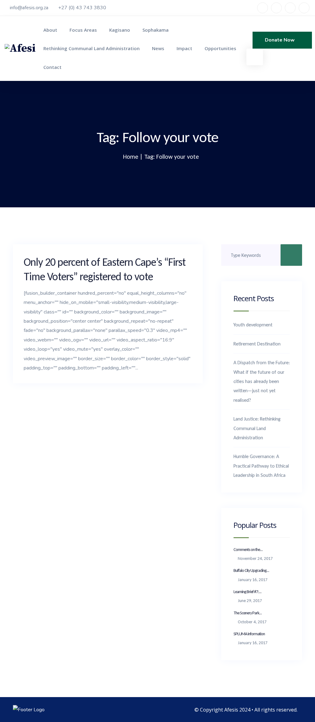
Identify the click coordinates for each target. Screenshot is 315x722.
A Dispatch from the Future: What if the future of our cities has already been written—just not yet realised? (261, 381)
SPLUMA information (249, 633)
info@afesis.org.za (29, 7)
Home (130, 156)
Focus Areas (83, 30)
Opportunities (220, 48)
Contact (52, 67)
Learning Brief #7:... (247, 591)
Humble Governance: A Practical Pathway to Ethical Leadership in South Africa (261, 465)
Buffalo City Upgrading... (251, 570)
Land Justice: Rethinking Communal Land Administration (257, 428)
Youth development (253, 325)
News (158, 48)
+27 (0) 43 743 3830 (82, 7)
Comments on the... (248, 549)
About (50, 30)
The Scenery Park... (247, 613)
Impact (184, 48)
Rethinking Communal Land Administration (91, 48)
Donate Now (280, 40)
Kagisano (119, 30)
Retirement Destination (257, 344)
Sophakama (155, 30)
